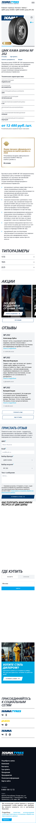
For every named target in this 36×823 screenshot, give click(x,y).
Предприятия (7, 775)
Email (3, 449)
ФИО (3, 441)
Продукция (6, 772)
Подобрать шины (8, 761)
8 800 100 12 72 (7, 790)
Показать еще (18, 412)
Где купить (13, 56)
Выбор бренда (7, 456)
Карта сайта (6, 781)
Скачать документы (8, 59)
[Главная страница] (10, 2)
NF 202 (6, 335)
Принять (6, 819)
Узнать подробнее (9, 348)
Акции (20, 59)
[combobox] (18, 460)
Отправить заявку (12, 678)
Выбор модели (7, 464)
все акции (18, 320)
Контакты (5, 767)
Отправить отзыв (17, 496)
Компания (5, 764)
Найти (18, 588)
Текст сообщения (8, 473)
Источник (7, 163)
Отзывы (4, 56)
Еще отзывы (18, 417)
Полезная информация (10, 778)
